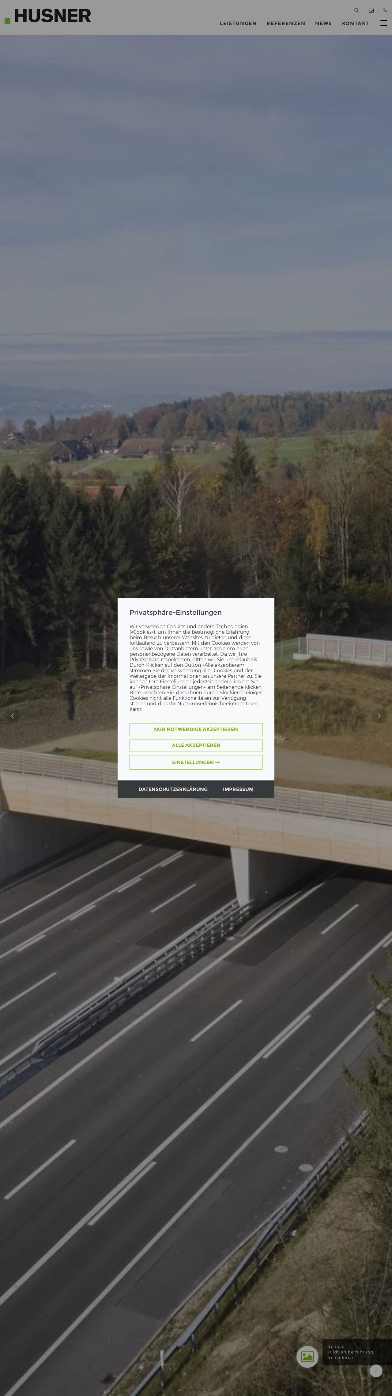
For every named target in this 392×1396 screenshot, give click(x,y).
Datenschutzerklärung (173, 790)
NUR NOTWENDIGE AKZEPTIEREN (196, 730)
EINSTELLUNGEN (193, 763)
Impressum (238, 790)
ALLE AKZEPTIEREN (196, 745)
